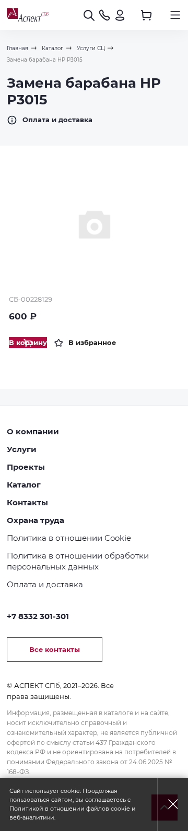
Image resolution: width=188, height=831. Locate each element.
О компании (33, 431)
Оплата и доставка (57, 119)
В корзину (28, 342)
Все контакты (54, 649)
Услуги (22, 449)
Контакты (27, 502)
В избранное (92, 342)
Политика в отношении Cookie (69, 538)
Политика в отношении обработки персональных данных (78, 561)
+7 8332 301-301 (38, 616)
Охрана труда (35, 520)
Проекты (26, 467)
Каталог (24, 485)
